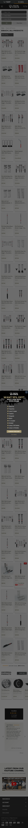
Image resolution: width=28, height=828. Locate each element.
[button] (14, 431)
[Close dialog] (26, 392)
